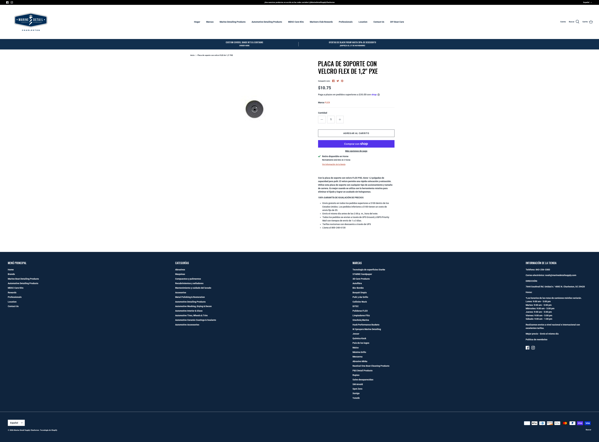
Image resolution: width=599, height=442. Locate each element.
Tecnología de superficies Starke (369, 269)
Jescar (356, 333)
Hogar (197, 22)
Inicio (192, 55)
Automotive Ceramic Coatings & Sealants (195, 320)
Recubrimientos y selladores (189, 283)
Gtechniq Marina (361, 320)
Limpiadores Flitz (361, 315)
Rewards (12, 292)
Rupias (356, 375)
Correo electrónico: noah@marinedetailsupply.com (551, 275)
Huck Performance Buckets (366, 324)
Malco (356, 347)
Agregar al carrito (356, 133)
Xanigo (356, 393)
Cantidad (322, 113)
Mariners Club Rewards (321, 22)
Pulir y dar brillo (360, 297)
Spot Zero (357, 389)
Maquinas (180, 274)
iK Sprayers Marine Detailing (367, 329)
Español (586, 2)
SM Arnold (358, 384)
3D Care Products (361, 279)
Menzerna (358, 356)
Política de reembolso (536, 339)
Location (363, 22)
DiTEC (356, 306)
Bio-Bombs (358, 288)
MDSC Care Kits (296, 22)
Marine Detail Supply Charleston (26, 430)
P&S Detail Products (363, 370)
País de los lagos (361, 343)
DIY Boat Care (397, 22)
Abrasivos (180, 269)
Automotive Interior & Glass (188, 311)
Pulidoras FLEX (360, 311)
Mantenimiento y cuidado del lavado (193, 288)
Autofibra (357, 283)
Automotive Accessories (187, 324)
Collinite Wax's (360, 301)
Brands (11, 274)
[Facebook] (7, 2)
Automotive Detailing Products (267, 22)
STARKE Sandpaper (362, 274)
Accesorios (180, 292)
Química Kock (359, 338)
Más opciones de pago (356, 151)
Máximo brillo (359, 352)
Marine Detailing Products (233, 22)
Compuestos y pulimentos (188, 279)
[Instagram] (12, 2)
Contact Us (378, 22)
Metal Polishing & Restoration (190, 297)
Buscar (588, 430)
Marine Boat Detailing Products (23, 279)
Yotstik (356, 398)
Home (11, 269)
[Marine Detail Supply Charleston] (30, 22)
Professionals (346, 22)
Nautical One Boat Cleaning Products (371, 366)
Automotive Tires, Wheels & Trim (191, 315)
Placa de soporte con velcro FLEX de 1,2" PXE (215, 55)
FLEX (327, 102)
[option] (254, 109)
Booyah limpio (360, 292)
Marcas (210, 22)
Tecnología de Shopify (48, 430)
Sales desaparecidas (363, 379)
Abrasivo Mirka (360, 361)
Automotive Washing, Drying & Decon (193, 306)
